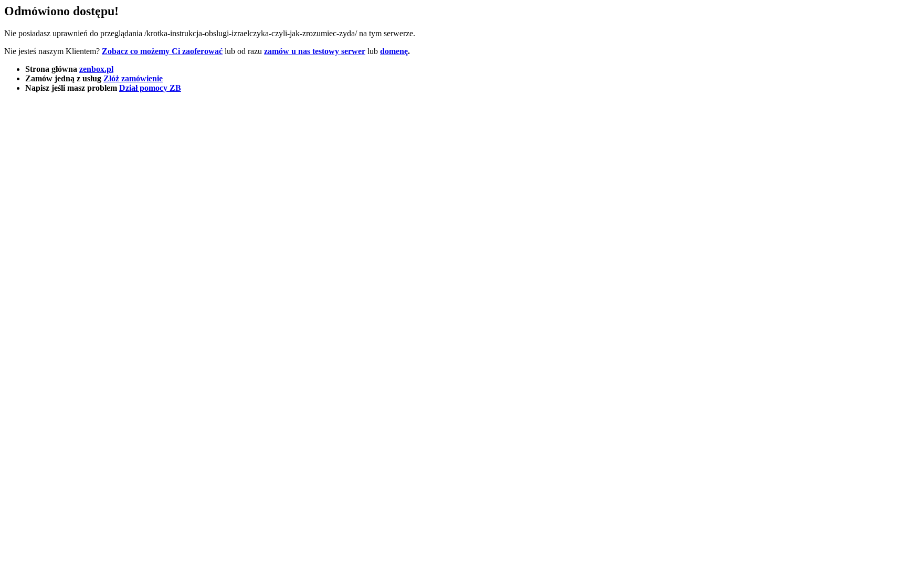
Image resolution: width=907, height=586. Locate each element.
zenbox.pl (96, 69)
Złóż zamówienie (133, 78)
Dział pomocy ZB (150, 87)
